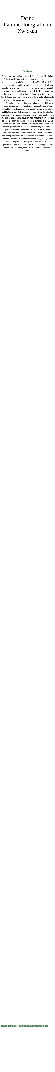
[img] (27, 7)
